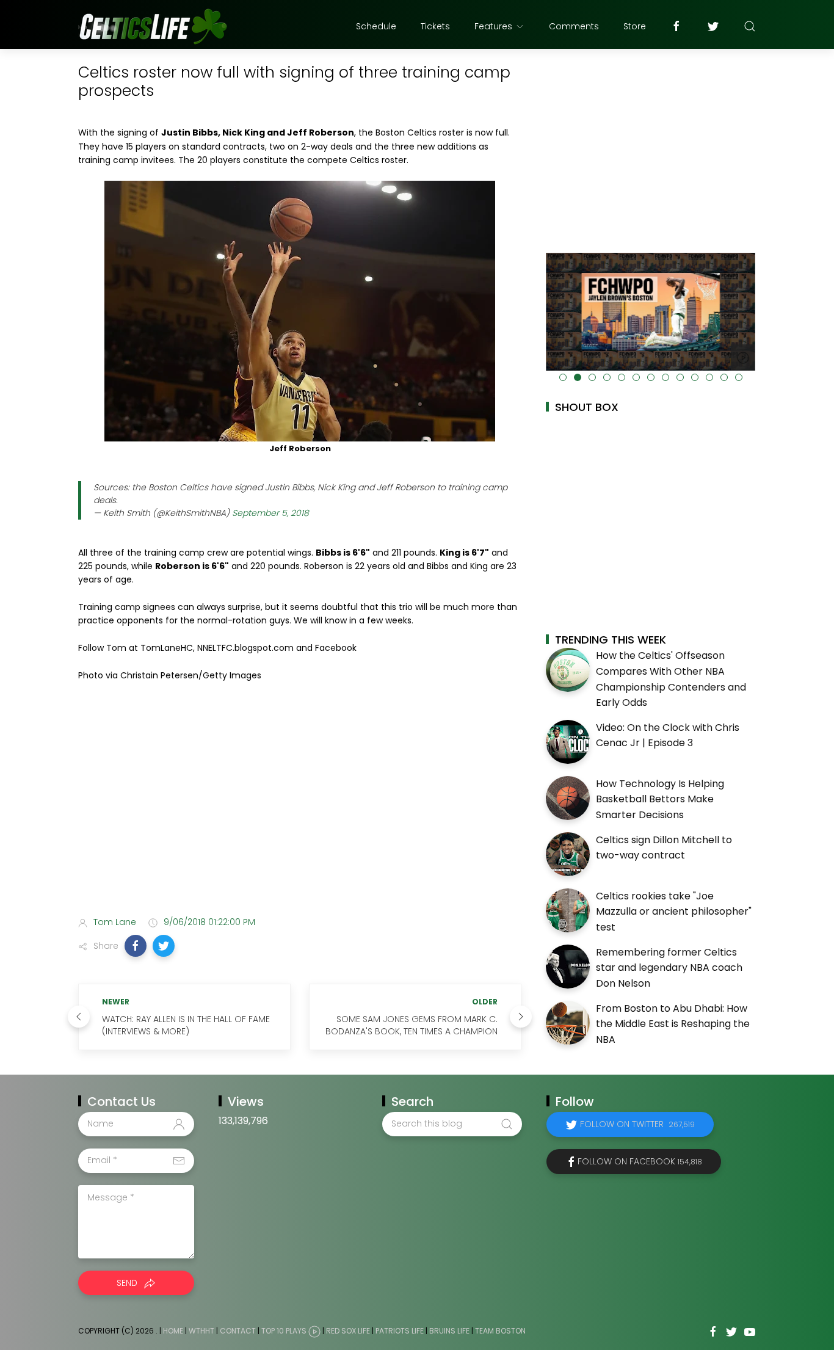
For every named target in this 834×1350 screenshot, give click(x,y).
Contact (238, 1331)
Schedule (376, 26)
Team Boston (500, 1331)
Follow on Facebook (640, 1161)
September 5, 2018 (270, 513)
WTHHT (201, 1331)
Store (634, 26)
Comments (574, 26)
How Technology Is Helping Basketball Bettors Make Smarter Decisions (660, 799)
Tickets (435, 26)
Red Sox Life (348, 1331)
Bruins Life (449, 1331)
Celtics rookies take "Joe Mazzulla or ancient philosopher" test (674, 911)
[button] (136, 946)
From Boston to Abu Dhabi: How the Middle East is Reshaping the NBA (673, 1024)
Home (173, 1331)
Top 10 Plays (283, 1331)
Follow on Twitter (637, 1124)
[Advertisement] (299, 810)
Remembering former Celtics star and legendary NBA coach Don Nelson (669, 967)
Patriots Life (399, 1331)
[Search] (750, 26)
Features (493, 26)
